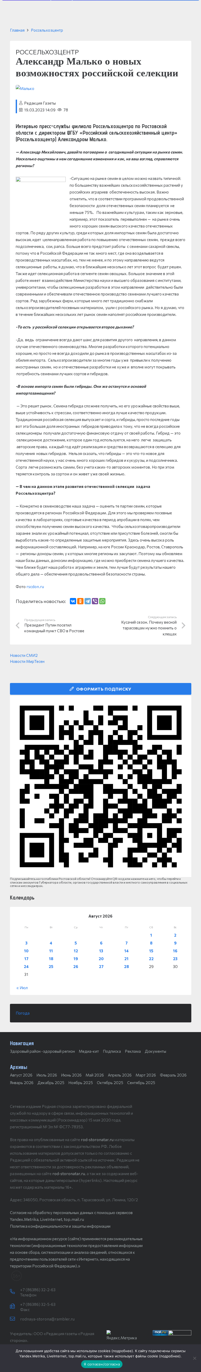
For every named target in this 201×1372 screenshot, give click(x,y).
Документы (155, 1051)
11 (51, 950)
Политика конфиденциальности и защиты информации (60, 1226)
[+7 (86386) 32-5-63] (15, 1306)
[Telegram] (88, 601)
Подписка (112, 1051)
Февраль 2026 (173, 1075)
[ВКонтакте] (73, 601)
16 (175, 950)
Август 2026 (21, 1075)
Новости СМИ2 (24, 655)
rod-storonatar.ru (97, 1139)
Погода (23, 1013)
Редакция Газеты (40, 103)
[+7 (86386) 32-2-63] (15, 1291)
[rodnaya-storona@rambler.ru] (15, 1319)
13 (101, 950)
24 (26, 966)
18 (51, 958)
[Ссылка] (100, 786)
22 (151, 958)
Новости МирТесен (27, 661)
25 (51, 966)
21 (126, 958)
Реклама (133, 1051)
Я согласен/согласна (102, 1364)
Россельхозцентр (47, 30)
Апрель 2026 (120, 1075)
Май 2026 (95, 1075)
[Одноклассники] (80, 601)
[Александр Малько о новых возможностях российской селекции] (25, 88)
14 (126, 950)
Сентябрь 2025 (141, 1082)
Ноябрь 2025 (80, 1082)
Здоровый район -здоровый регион (42, 1051)
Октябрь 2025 (110, 1082)
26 (75, 966)
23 (175, 958)
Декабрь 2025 (50, 1082)
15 (151, 950)
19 (76, 958)
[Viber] (95, 601)
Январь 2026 (22, 1082)
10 (26, 950)
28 (126, 966)
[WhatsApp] (102, 601)
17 (26, 958)
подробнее (122, 1351)
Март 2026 (146, 1075)
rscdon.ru (35, 586)
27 (101, 966)
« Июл (22, 987)
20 (101, 958)
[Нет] (194, 1358)
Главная (17, 30)
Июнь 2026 (71, 1075)
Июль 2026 (46, 1075)
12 (76, 950)
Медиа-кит (89, 1051)
